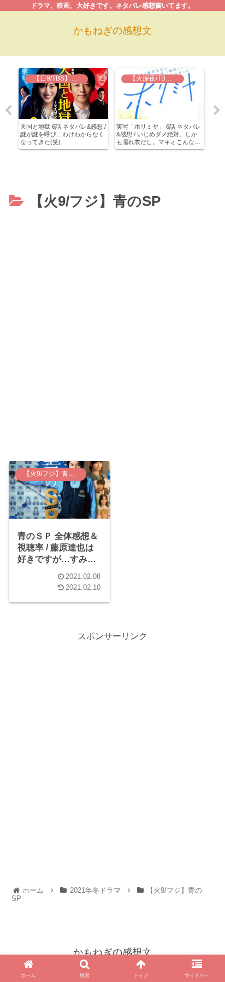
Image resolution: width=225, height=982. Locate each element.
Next (216, 110)
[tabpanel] (63, 108)
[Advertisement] (112, 332)
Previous (8, 110)
